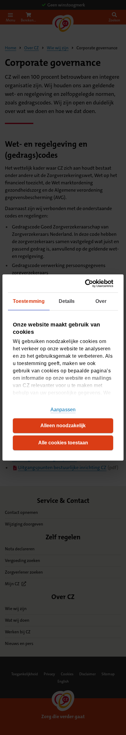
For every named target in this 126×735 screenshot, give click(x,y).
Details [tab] (67, 301)
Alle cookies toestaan (63, 442)
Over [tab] (100, 301)
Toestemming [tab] (29, 301)
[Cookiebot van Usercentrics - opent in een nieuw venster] (87, 283)
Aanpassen (63, 409)
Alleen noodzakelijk (63, 425)
